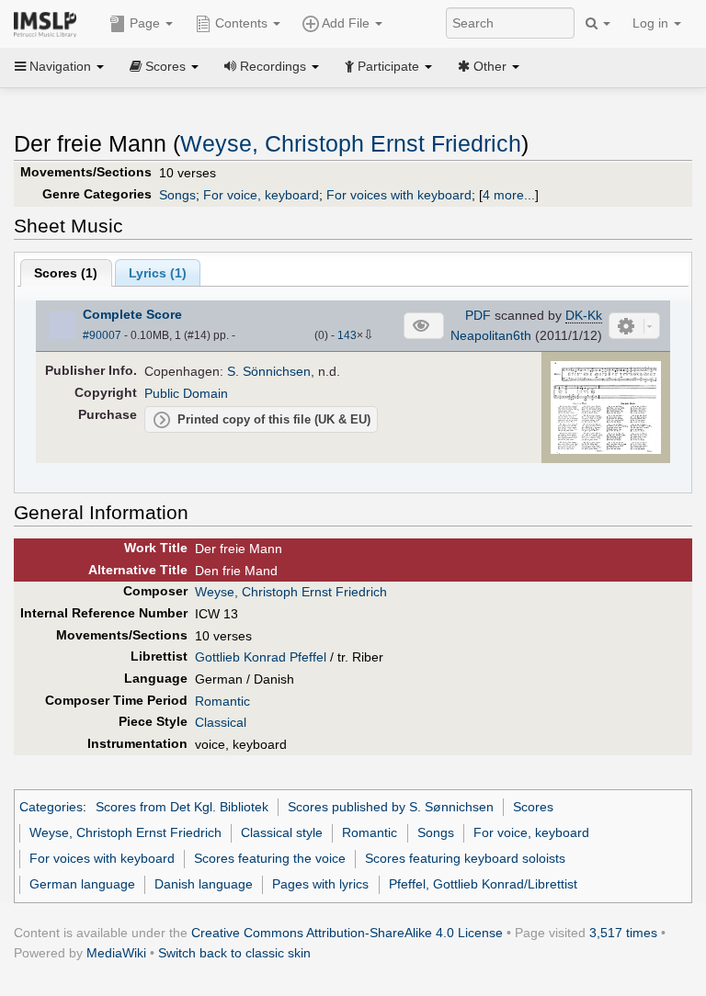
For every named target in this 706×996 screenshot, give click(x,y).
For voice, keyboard (261, 194)
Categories (51, 806)
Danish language (203, 884)
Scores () (65, 273)
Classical (220, 722)
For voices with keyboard (399, 194)
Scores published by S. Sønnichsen (391, 806)
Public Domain (186, 393)
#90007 (102, 335)
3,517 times (623, 932)
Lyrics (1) (158, 273)
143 (347, 335)
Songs (177, 194)
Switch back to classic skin (234, 952)
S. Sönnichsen (269, 371)
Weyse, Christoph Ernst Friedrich (350, 143)
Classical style (282, 832)
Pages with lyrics (320, 884)
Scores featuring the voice (270, 858)
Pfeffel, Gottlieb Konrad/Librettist (483, 884)
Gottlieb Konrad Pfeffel (260, 657)
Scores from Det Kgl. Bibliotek (182, 806)
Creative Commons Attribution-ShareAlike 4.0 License (347, 932)
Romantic (222, 701)
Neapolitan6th (490, 335)
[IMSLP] (49, 23)
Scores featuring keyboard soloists (465, 858)
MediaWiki (116, 952)
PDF (478, 315)
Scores (533, 806)
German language (82, 884)
